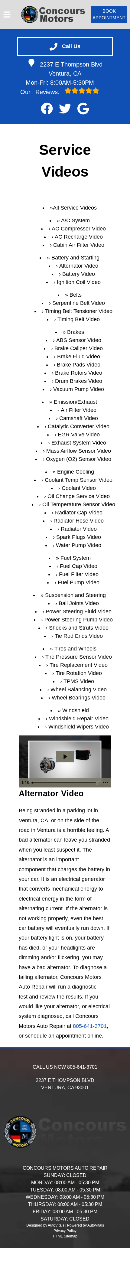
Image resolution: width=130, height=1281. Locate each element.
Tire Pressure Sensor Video (78, 657)
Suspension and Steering (75, 595)
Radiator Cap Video (78, 513)
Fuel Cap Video (78, 566)
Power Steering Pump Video (78, 620)
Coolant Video (79, 488)
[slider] (64, 782)
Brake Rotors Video (78, 373)
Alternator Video (78, 266)
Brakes (75, 332)
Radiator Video (79, 529)
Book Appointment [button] (109, 14)
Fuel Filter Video (79, 574)
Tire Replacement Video (79, 665)
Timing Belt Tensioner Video (78, 311)
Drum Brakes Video (78, 381)
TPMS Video (78, 681)
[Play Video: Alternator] (65, 756)
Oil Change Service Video (78, 496)
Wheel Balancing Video (78, 689)
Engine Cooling (75, 472)
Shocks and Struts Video (79, 628)
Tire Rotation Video (79, 673)
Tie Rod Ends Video (79, 636)
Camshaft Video (78, 418)
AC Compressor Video (79, 229)
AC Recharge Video (79, 237)
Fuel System (75, 558)
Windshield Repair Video (79, 718)
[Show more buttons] (105, 782)
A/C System (75, 220)
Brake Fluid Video (78, 357)
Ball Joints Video (79, 603)
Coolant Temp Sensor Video (78, 480)
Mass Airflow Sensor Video (78, 451)
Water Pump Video (78, 545)
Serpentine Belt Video (78, 303)
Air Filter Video (78, 410)
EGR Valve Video (79, 435)
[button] (47, 109)
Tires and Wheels (75, 649)
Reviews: (40, 92)
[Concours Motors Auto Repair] (53, 14)
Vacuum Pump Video (78, 389)
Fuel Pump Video (78, 582)
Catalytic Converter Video (78, 426)
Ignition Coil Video (79, 282)
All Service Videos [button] (75, 208)
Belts (76, 295)
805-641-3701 (90, 1026)
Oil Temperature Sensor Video (78, 504)
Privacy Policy (65, 1231)
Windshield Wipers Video (78, 727)
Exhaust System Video (78, 443)
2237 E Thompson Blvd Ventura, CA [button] (71, 69)
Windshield (75, 710)
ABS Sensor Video (78, 340)
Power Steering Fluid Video (79, 611)
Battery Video (78, 274)
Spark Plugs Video (78, 537)
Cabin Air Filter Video (78, 245)
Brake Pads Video (78, 365)
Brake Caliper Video (78, 348)
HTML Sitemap (65, 1236)
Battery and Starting (75, 258)
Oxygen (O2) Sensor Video (78, 459)
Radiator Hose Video (79, 521)
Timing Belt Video (78, 319)
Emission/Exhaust (75, 402)
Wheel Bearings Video (79, 698)
